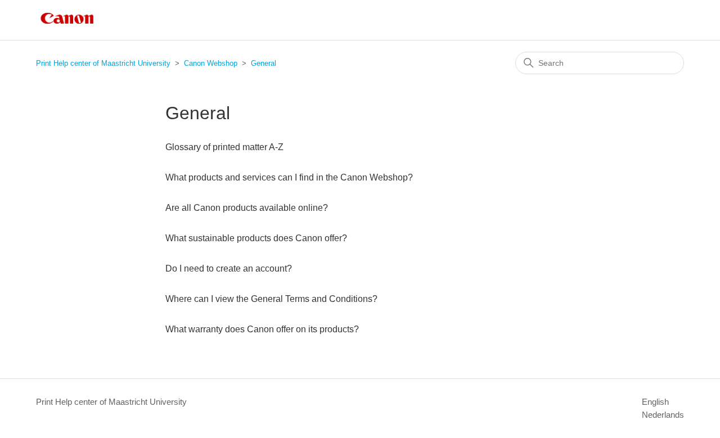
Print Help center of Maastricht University (103, 63)
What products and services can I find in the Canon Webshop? (289, 177)
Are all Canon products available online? (246, 208)
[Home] (67, 25)
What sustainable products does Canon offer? (256, 238)
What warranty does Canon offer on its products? (262, 329)
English (655, 402)
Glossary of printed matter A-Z (224, 147)
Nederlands (663, 414)
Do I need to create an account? (228, 268)
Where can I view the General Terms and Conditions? (271, 299)
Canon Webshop (210, 63)
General (263, 63)
